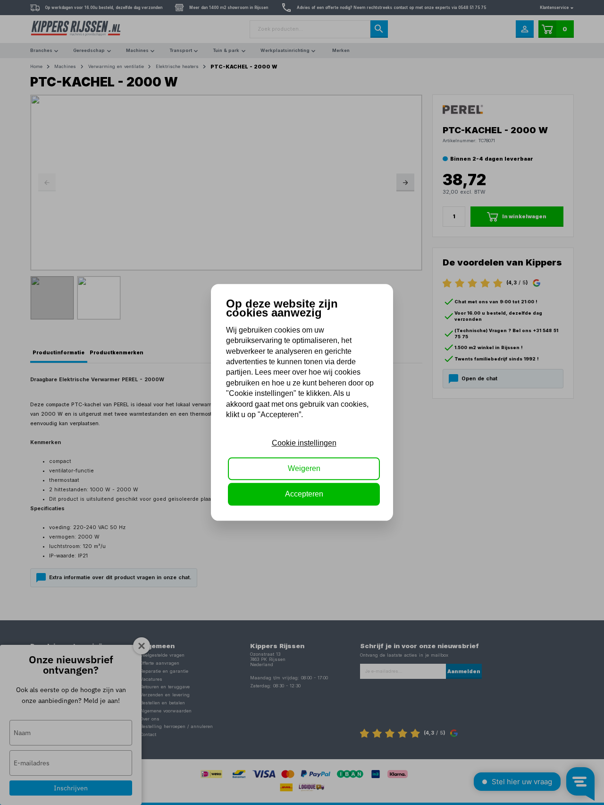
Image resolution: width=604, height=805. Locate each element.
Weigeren (304, 468)
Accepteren (304, 494)
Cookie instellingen (304, 443)
